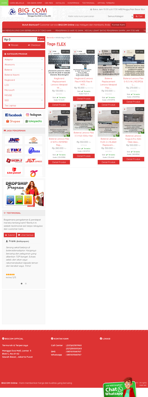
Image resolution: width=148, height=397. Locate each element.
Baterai (8, 69)
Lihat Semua (26, 235)
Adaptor (9, 59)
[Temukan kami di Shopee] (13, 121)
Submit (11, 235)
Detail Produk (59, 104)
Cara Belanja (17, 3)
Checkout (35, 45)
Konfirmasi (73, 3)
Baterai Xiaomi (12, 74)
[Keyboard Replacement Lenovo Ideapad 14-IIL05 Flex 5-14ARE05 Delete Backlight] (59, 62)
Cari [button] (140, 16)
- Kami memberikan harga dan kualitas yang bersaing (36, 383)
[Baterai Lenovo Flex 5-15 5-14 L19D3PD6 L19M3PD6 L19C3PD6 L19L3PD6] (133, 62)
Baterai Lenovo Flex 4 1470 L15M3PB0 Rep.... (59, 141)
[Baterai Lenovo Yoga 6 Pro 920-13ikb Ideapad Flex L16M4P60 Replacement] (133, 120)
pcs (41, 38)
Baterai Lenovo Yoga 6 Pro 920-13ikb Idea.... (133, 138)
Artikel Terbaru (106, 3)
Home (4, 3)
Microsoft (9, 90)
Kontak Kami (118, 24)
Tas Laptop (10, 105)
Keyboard (10, 80)
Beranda (50, 37)
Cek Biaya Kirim (34, 3)
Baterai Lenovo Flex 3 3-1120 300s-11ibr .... (84, 135)
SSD (7, 100)
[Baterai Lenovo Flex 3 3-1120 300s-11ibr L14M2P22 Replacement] (84, 117)
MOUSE (8, 95)
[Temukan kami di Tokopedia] (33, 121)
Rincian (14, 45)
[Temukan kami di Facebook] (13, 114)
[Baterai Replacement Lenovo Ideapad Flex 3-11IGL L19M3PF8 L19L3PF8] (108, 62)
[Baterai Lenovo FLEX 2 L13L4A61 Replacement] (108, 123)
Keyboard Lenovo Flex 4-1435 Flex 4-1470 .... (84, 81)
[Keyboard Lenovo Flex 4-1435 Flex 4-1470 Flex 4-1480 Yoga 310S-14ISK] (84, 62)
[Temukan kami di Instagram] (33, 114)
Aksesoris (10, 64)
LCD (7, 85)
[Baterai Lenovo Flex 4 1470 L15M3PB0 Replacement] (59, 123)
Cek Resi (49, 3)
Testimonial (88, 3)
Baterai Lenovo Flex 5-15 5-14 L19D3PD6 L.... (133, 81)
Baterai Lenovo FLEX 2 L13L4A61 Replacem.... (108, 141)
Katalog (60, 3)
